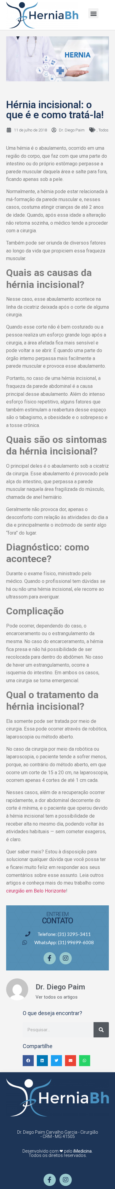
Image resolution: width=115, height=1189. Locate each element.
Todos (103, 130)
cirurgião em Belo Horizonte (36, 891)
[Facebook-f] (50, 958)
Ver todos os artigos (57, 997)
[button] (93, 13)
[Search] (101, 1029)
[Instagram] (65, 958)
